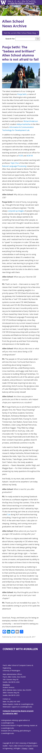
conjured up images (16, 211)
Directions (6, 685)
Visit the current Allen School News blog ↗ (21, 33)
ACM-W (30, 155)
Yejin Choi (15, 163)
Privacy (24, 748)
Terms (31, 748)
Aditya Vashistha (23, 124)
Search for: (10, 39)
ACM (21, 155)
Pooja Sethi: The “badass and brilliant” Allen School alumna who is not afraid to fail (20, 53)
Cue (8, 514)
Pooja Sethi (21, 94)
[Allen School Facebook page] (3, 659)
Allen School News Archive (14, 23)
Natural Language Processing (14, 166)
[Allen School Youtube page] (4, 659)
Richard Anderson (31, 121)
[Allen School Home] (4, 2)
